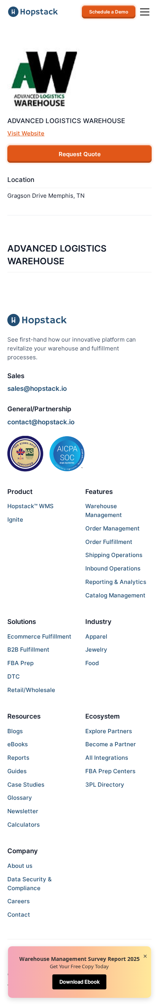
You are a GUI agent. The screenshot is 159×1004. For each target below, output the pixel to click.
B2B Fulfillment (28, 649)
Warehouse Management (103, 510)
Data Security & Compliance (29, 884)
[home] (33, 12)
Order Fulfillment (108, 541)
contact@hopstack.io (40, 422)
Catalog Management (115, 595)
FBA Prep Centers (110, 771)
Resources (24, 716)
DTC (13, 676)
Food (92, 663)
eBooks (17, 744)
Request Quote (80, 154)
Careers (18, 901)
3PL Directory (104, 784)
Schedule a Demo (108, 12)
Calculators (23, 824)
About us (19, 865)
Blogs (15, 731)
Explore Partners (108, 731)
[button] (143, 12)
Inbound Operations (112, 568)
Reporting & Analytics (115, 581)
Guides (17, 771)
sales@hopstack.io (37, 388)
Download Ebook (79, 982)
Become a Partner (110, 744)
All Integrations (106, 757)
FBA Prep (20, 663)
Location (20, 179)
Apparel (96, 636)
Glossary (19, 797)
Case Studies (25, 784)
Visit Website (25, 133)
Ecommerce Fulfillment (39, 636)
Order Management (112, 528)
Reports (18, 757)
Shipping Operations (113, 555)
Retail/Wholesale (31, 690)
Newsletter (22, 811)
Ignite (15, 519)
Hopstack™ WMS (30, 506)
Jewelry (96, 649)
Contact (18, 914)
